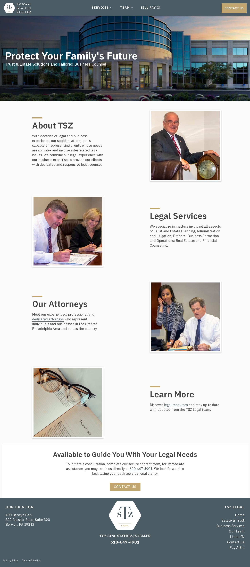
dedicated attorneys (48, 319)
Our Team (236, 531)
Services (100, 8)
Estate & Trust (233, 520)
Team (125, 8)
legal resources (176, 404)
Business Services (230, 525)
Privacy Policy (10, 560)
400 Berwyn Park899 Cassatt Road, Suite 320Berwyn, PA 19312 (28, 520)
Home (239, 515)
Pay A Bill (237, 547)
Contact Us (234, 8)
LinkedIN (237, 536)
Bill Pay (148, 8)
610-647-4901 (141, 468)
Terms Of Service (31, 560)
